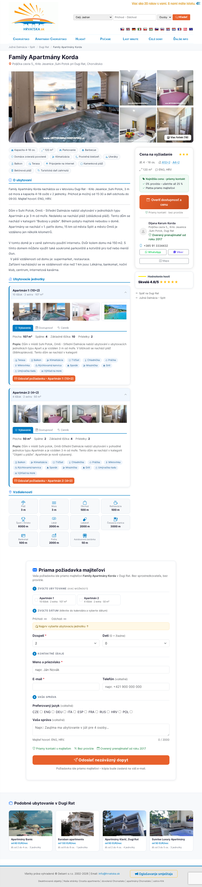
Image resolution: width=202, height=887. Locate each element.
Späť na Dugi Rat (149, 293)
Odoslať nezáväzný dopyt (103, 760)
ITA (70, 712)
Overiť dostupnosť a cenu (166, 202)
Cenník (65, 327)
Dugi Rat (44, 47)
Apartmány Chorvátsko (51, 39)
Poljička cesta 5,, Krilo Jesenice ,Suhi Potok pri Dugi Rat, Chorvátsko (57, 63)
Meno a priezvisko (48, 662)
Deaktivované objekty (50, 881)
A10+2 (166, 162)
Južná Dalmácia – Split (22, 47)
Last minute (130, 39)
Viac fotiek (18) (179, 137)
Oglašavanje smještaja (156, 874)
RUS (103, 712)
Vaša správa (49, 720)
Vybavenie (24, 327)
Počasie (105, 39)
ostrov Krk (158, 881)
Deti (114, 636)
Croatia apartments (89, 881)
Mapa (166, 260)
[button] (164, 280)
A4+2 (176, 162)
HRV (115, 712)
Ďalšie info (180, 39)
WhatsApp (154, 252)
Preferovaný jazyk (53, 706)
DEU (60, 712)
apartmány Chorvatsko (139, 881)
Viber (180, 252)
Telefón (115, 679)
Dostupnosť (46, 327)
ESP (81, 712)
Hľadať (182, 17)
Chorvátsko (21, 39)
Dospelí (40, 636)
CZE (36, 712)
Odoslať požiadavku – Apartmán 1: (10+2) (46, 378)
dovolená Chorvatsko (113, 881)
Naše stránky (71, 881)
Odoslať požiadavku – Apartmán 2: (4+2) (45, 480)
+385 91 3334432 (156, 245)
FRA (92, 712)
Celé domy (156, 39)
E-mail (39, 679)
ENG (48, 712)
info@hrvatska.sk (109, 873)
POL (126, 712)
